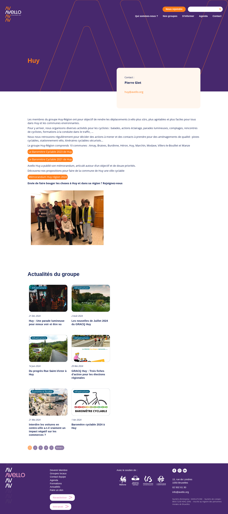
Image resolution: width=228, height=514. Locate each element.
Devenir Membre (58, 470)
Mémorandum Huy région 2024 (48, 177)
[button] (174, 471)
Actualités (55, 486)
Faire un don (56, 490)
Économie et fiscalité (42, 391)
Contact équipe (58, 476)
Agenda (54, 480)
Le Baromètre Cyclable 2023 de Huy (50, 151)
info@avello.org (180, 492)
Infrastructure (39, 287)
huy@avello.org (134, 92)
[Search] (220, 9)
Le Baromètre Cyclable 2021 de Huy (50, 159)
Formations (56, 483)
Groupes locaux (58, 473)
